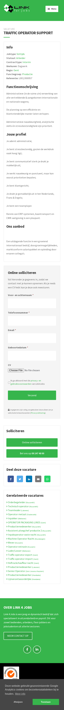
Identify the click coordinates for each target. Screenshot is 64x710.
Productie (27, 74)
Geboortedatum (18, 347)
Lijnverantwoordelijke (23, 579)
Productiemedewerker (24, 526)
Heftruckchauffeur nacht (23, 562)
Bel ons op (32, 453)
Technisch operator (22, 506)
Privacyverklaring (38, 413)
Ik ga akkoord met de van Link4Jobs (28, 382)
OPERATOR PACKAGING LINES (26, 522)
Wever (15, 542)
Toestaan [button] (46, 702)
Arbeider (20, 58)
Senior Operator (25, 571)
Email (12, 330)
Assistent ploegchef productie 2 (29, 530)
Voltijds (21, 54)
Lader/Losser (18, 550)
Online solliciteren (32, 442)
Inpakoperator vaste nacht (26, 534)
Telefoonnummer (19, 312)
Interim (27, 62)
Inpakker (16, 518)
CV (9, 364)
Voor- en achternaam (21, 295)
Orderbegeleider (21, 502)
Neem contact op (17, 635)
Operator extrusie (21, 546)
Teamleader (18, 510)
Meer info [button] (20, 693)
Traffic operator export (22, 554)
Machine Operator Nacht (26, 538)
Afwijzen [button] (18, 702)
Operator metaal (21, 514)
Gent (16, 70)
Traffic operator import (22, 558)
